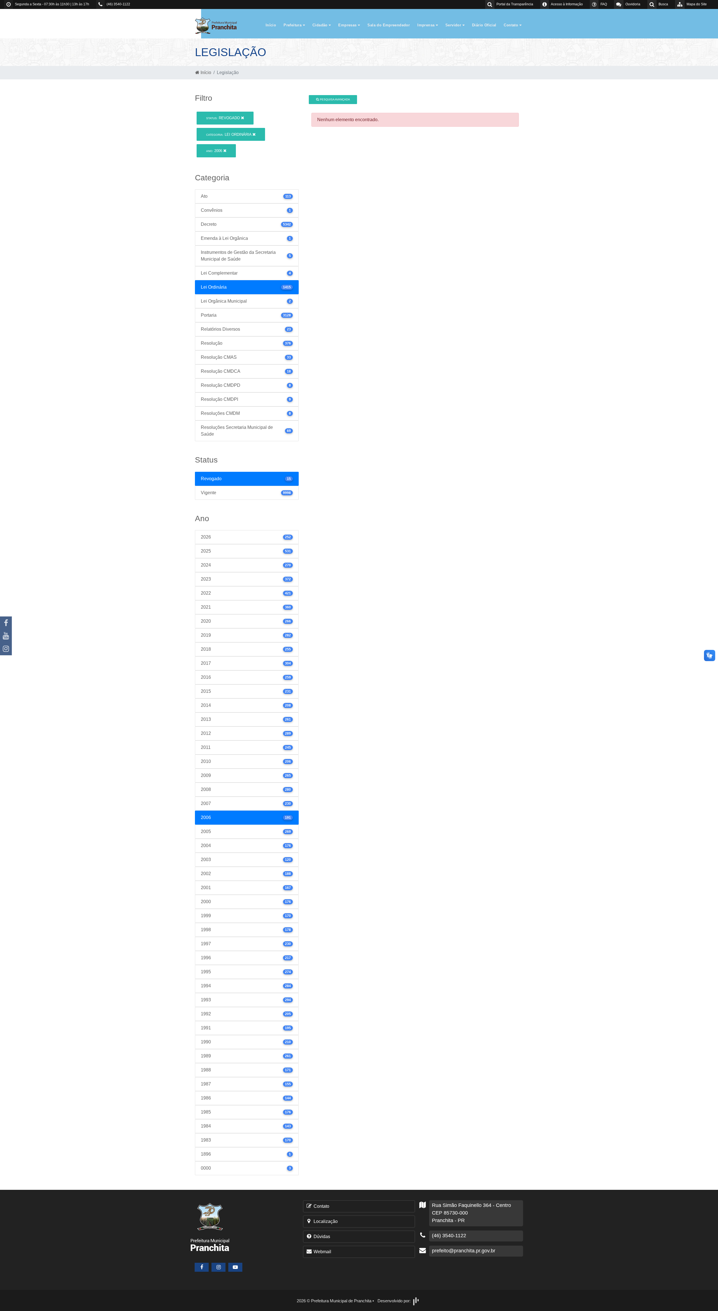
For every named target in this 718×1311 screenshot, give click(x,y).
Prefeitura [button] (293, 25)
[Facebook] (6, 623)
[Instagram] (6, 648)
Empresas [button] (348, 25)
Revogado (223, 118)
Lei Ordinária (229, 134)
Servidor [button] (453, 25)
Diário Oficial (484, 25)
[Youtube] (6, 635)
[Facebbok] (202, 1267)
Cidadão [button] (320, 25)
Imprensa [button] (426, 25)
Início (271, 25)
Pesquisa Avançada (334, 99)
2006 (214, 151)
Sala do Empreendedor (388, 25)
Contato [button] (511, 25)
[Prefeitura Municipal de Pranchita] (219, 25)
